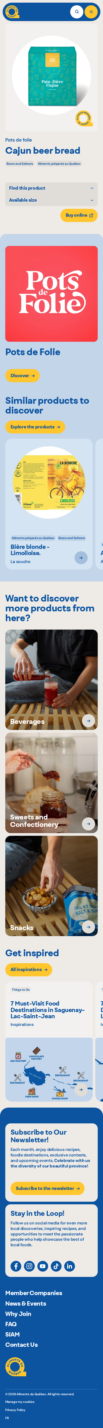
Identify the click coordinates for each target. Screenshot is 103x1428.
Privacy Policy (15, 1410)
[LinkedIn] (69, 1266)
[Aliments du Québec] (12, 11)
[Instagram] (29, 1266)
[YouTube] (42, 1266)
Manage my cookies (19, 1402)
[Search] (76, 11)
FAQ (11, 1324)
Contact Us (21, 1344)
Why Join (18, 1313)
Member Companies (33, 1293)
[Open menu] (91, 11)
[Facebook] (16, 1266)
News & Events (25, 1303)
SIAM (12, 1334)
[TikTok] (56, 1266)
